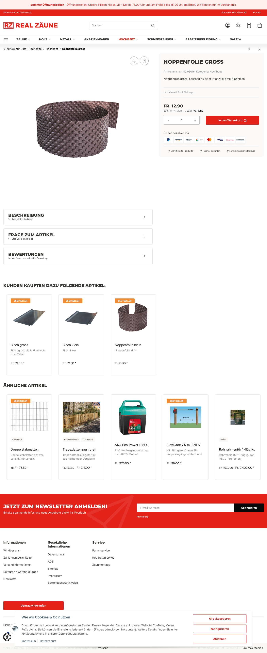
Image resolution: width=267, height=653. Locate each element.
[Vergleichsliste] (238, 25)
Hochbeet (216, 71)
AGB (50, 561)
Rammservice (101, 550)
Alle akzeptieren (220, 618)
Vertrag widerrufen (33, 605)
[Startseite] (30, 25)
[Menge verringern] (168, 120)
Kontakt (257, 12)
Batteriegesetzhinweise (63, 582)
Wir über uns (11, 550)
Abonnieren (249, 507)
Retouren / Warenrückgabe (20, 571)
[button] (228, 25)
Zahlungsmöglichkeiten (18, 557)
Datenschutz (48, 641)
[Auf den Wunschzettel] (144, 60)
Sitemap (53, 568)
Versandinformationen (17, 564)
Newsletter (10, 579)
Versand (198, 110)
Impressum (29, 641)
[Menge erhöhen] (195, 120)
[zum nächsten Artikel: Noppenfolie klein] (259, 49)
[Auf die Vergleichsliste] (134, 60)
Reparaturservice (103, 557)
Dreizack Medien (252, 647)
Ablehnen (219, 639)
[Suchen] (153, 25)
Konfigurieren (219, 628)
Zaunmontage (101, 564)
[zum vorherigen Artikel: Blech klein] (249, 49)
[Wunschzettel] (249, 25)
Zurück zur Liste (16, 48)
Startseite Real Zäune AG (233, 12)
